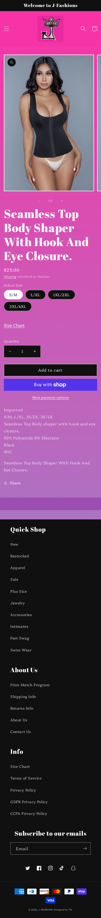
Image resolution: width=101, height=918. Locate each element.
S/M (13, 294)
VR (70, 909)
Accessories (21, 614)
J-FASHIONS (45, 909)
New (14, 544)
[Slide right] (62, 201)
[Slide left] (39, 201)
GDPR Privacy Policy (29, 801)
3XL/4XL (17, 306)
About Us (18, 719)
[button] (6, 28)
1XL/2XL (61, 294)
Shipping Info (23, 696)
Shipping (10, 276)
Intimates (19, 626)
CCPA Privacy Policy (28, 813)
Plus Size (18, 591)
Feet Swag (19, 637)
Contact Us (20, 731)
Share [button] (15, 482)
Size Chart (14, 325)
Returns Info (21, 708)
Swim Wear (20, 649)
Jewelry (17, 602)
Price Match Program (29, 684)
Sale (14, 579)
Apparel (17, 567)
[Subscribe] (84, 848)
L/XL (35, 294)
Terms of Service (26, 778)
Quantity (11, 341)
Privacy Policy (23, 789)
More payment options (50, 397)
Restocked (19, 555)
